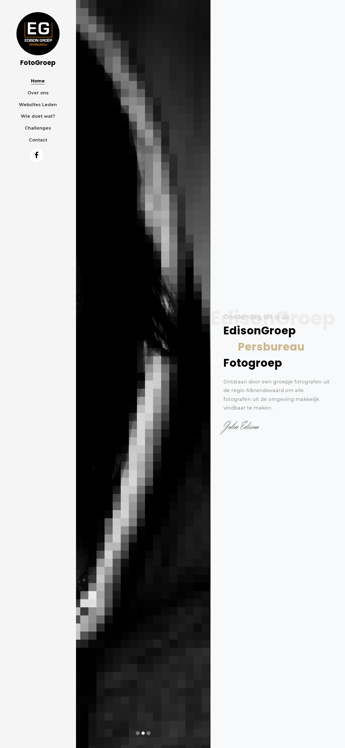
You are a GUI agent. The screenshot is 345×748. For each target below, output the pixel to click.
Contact (38, 140)
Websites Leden (38, 104)
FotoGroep (38, 62)
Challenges (38, 128)
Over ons (38, 92)
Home (38, 81)
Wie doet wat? (38, 116)
